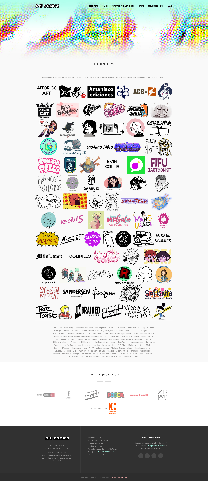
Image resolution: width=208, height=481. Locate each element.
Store (141, 6)
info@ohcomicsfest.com (156, 446)
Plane (104, 6)
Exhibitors (93, 6)
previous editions (155, 6)
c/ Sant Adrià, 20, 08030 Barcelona (104, 452)
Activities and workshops (123, 6)
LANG (170, 6)
